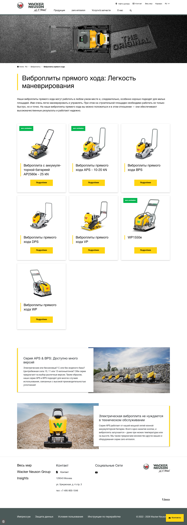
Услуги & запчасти (101, 10)
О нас (120, 10)
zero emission (78, 10)
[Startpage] (34, 7)
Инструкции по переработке (104, 516)
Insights (22, 478)
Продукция (59, 10)
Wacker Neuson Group (34, 472)
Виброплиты (36, 67)
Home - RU (23, 67)
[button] (167, 4)
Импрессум (23, 516)
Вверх (166, 499)
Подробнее (41, 183)
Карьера (158, 4)
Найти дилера (124, 4)
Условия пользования (70, 516)
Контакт (138, 4)
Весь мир (148, 4)
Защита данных (44, 516)
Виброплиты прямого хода (54, 67)
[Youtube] (96, 472)
